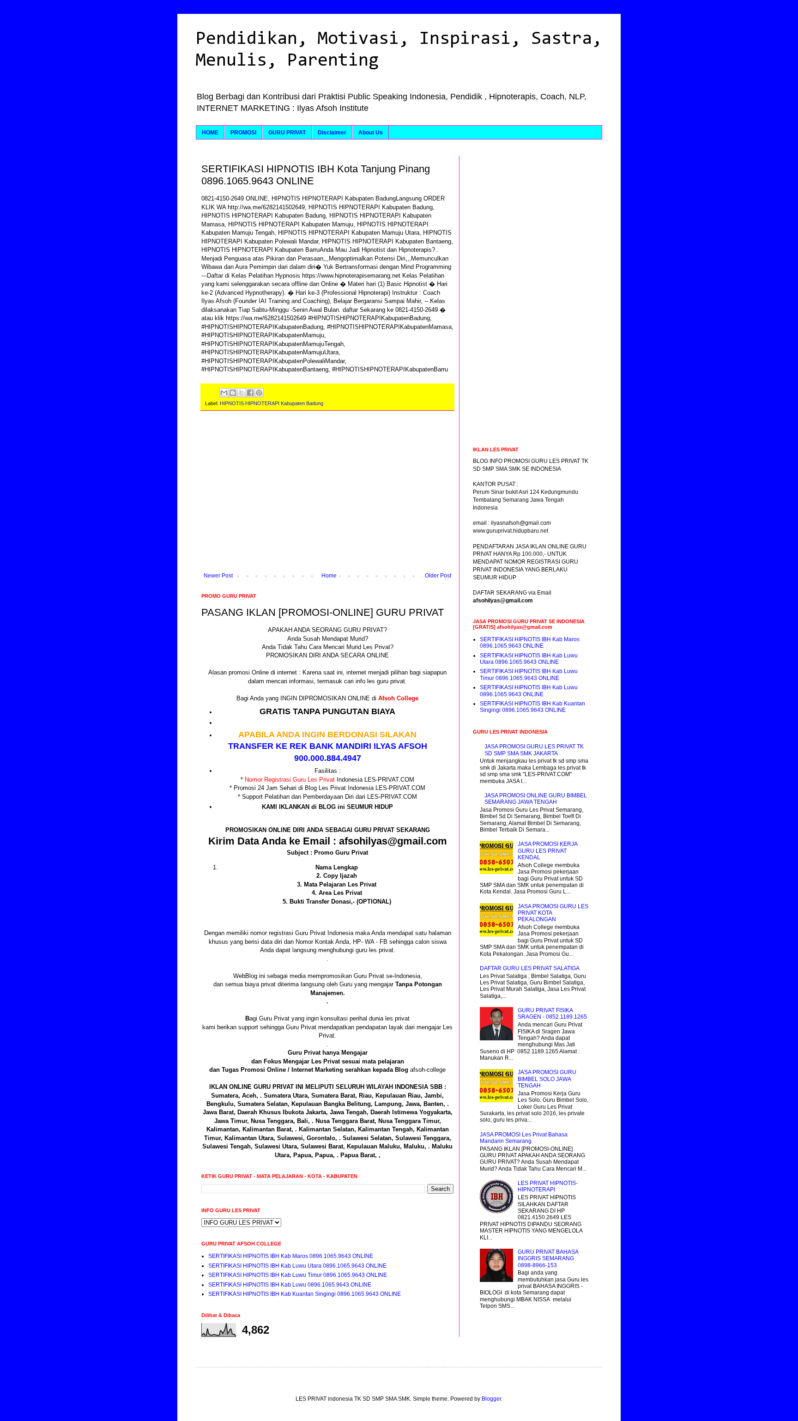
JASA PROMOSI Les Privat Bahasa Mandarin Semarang (524, 1137)
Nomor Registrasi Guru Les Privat (290, 779)
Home (329, 575)
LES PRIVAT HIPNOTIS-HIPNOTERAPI (548, 1186)
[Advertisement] (327, 496)
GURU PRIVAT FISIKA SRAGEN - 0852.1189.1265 (552, 1013)
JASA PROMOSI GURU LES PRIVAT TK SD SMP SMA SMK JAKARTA (534, 749)
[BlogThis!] (232, 392)
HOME (210, 132)
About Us (370, 132)
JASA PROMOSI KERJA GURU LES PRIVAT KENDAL (547, 851)
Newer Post (218, 575)
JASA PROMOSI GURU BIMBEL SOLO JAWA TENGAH (547, 1079)
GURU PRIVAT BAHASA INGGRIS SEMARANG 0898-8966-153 (548, 1259)
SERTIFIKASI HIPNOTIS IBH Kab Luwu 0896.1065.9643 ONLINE (289, 1284)
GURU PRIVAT (287, 132)
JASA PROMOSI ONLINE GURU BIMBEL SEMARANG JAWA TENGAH (535, 798)
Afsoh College (398, 698)
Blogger (491, 1399)
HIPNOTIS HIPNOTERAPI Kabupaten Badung (271, 403)
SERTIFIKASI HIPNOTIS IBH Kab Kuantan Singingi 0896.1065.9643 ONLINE (304, 1294)
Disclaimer (332, 132)
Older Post (438, 575)
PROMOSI (243, 132)
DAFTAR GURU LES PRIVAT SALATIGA (530, 968)
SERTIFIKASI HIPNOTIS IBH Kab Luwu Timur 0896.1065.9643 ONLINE (297, 1275)
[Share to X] (241, 392)
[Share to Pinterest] (259, 392)
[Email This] (224, 392)
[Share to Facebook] (250, 392)
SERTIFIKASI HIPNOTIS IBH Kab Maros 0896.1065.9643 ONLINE (290, 1256)
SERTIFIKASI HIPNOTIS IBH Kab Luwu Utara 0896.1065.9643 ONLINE (297, 1266)
